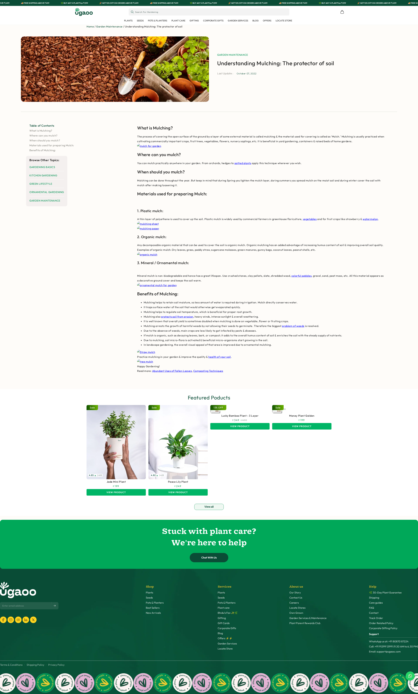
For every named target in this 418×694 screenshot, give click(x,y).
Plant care (224, 607)
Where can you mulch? (43, 135)
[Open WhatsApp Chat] (410, 676)
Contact (373, 612)
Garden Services (227, 643)
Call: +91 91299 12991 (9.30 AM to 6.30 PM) (393, 646)
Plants (149, 592)
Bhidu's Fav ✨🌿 (228, 612)
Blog (220, 633)
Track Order (376, 618)
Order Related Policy (381, 623)
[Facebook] (3, 620)
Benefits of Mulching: (42, 150)
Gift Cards (224, 623)
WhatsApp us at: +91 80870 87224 (389, 641)
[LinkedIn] (26, 620)
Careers (294, 602)
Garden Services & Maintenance (308, 618)
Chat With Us (209, 557)
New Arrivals (153, 612)
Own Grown (296, 612)
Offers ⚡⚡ (225, 638)
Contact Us (295, 597)
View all (209, 506)
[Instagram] (11, 620)
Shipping (374, 597)
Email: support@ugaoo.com (385, 651)
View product (116, 492)
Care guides (376, 602)
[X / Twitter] (33, 620)
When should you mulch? (44, 140)
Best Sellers (153, 607)
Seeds (149, 597)
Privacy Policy (56, 664)
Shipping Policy (35, 664)
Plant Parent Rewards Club (304, 623)
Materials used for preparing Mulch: (51, 145)
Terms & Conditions (11, 664)
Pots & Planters (155, 602)
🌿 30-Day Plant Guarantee (385, 592)
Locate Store (225, 648)
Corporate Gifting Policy (383, 628)
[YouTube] (18, 620)
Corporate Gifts (227, 628)
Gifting (222, 618)
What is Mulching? (40, 130)
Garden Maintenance (109, 26)
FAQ (371, 607)
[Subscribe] (54, 605)
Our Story (295, 592)
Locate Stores (297, 607)
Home (90, 26)
